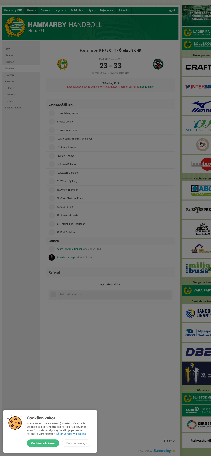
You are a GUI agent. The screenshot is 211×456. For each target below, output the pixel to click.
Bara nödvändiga (76, 443)
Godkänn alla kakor (43, 443)
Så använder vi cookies (71, 433)
